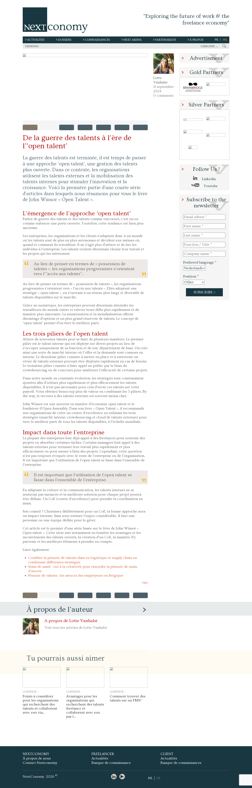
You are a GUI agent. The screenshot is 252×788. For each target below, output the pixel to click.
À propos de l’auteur (60, 609)
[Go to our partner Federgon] (193, 136)
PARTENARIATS (165, 39)
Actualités (100, 758)
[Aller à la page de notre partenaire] (85, 738)
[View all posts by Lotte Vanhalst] (163, 63)
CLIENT (166, 754)
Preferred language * (199, 262)
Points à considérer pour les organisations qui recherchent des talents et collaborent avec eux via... (40, 704)
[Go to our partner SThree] (215, 87)
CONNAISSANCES (97, 39)
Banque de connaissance (111, 763)
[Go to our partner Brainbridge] (193, 87)
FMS (145, 583)
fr (225, 39)
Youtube (210, 186)
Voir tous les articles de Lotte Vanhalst (75, 628)
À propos (196, 39)
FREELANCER (103, 754)
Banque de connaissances (180, 763)
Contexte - (31, 691)
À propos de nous (37, 758)
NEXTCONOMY (36, 754)
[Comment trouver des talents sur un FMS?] (129, 677)
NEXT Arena (132, 39)
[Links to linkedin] (114, 777)
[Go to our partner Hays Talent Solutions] (215, 136)
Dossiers (64, 39)
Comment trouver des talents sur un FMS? (127, 698)
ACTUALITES (35, 39)
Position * (191, 276)
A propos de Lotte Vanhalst (71, 620)
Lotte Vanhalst (160, 80)
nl (217, 39)
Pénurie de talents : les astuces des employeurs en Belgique (75, 575)
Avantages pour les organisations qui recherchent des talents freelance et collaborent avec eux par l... (85, 706)
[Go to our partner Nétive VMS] (193, 152)
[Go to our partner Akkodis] (193, 120)
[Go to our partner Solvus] (215, 120)
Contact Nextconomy (40, 763)
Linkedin (208, 179)
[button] (85, 86)
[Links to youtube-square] (123, 777)
